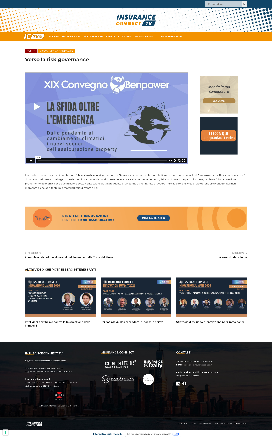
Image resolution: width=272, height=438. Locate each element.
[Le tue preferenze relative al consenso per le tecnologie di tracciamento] (5, 432)
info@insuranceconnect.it (187, 375)
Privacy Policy (240, 423)
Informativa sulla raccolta (107, 433)
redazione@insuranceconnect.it (198, 365)
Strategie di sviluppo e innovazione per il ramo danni (210, 322)
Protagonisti (71, 36)
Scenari (54, 36)
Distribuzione (93, 36)
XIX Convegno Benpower (57, 51)
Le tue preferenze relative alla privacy (149, 433)
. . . (157, 36)
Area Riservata (171, 36)
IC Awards (125, 36)
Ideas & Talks (143, 36)
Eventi (110, 36)
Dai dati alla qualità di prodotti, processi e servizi (132, 322)
